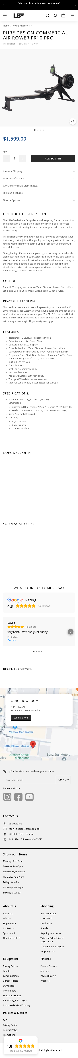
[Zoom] (72, 121)
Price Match (46, 918)
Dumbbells (8, 985)
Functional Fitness (12, 995)
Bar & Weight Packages (15, 1000)
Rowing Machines (21, 25)
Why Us (7, 918)
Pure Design (9, 43)
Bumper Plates (10, 980)
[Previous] (3, 5)
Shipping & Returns (12, 192)
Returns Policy (10, 1030)
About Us (8, 913)
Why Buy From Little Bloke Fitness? (20, 185)
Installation (46, 923)
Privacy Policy (10, 1025)
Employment (9, 923)
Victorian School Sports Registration (52, 940)
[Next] (75, 5)
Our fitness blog (11, 938)
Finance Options (11, 200)
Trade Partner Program (52, 946)
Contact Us (8, 928)
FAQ (5, 1020)
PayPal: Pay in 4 (48, 975)
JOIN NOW (63, 779)
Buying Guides (10, 966)
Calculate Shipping (12, 171)
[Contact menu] (72, 15)
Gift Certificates (48, 913)
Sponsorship (9, 933)
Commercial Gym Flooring (16, 1005)
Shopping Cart (47, 951)
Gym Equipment (11, 975)
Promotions (9, 1034)
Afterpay (44, 971)
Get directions (21, 718)
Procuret (44, 980)
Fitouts (6, 971)
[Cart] (63, 15)
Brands (44, 928)
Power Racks (9, 990)
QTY (5, 151)
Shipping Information (51, 933)
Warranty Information (14, 178)
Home (6, 25)
